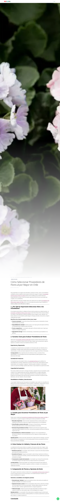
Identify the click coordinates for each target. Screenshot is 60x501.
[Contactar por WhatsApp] (58, 498)
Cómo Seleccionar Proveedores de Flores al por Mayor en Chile (23, 277)
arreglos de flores (14, 279)
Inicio (11, 277)
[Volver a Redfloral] (7, 1)
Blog (54, 1)
